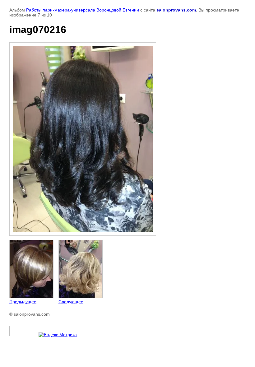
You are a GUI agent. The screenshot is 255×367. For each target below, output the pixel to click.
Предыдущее (22, 301)
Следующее (70, 301)
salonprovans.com (176, 9)
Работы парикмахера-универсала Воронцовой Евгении (82, 9)
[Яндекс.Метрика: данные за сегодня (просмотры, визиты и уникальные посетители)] (58, 334)
